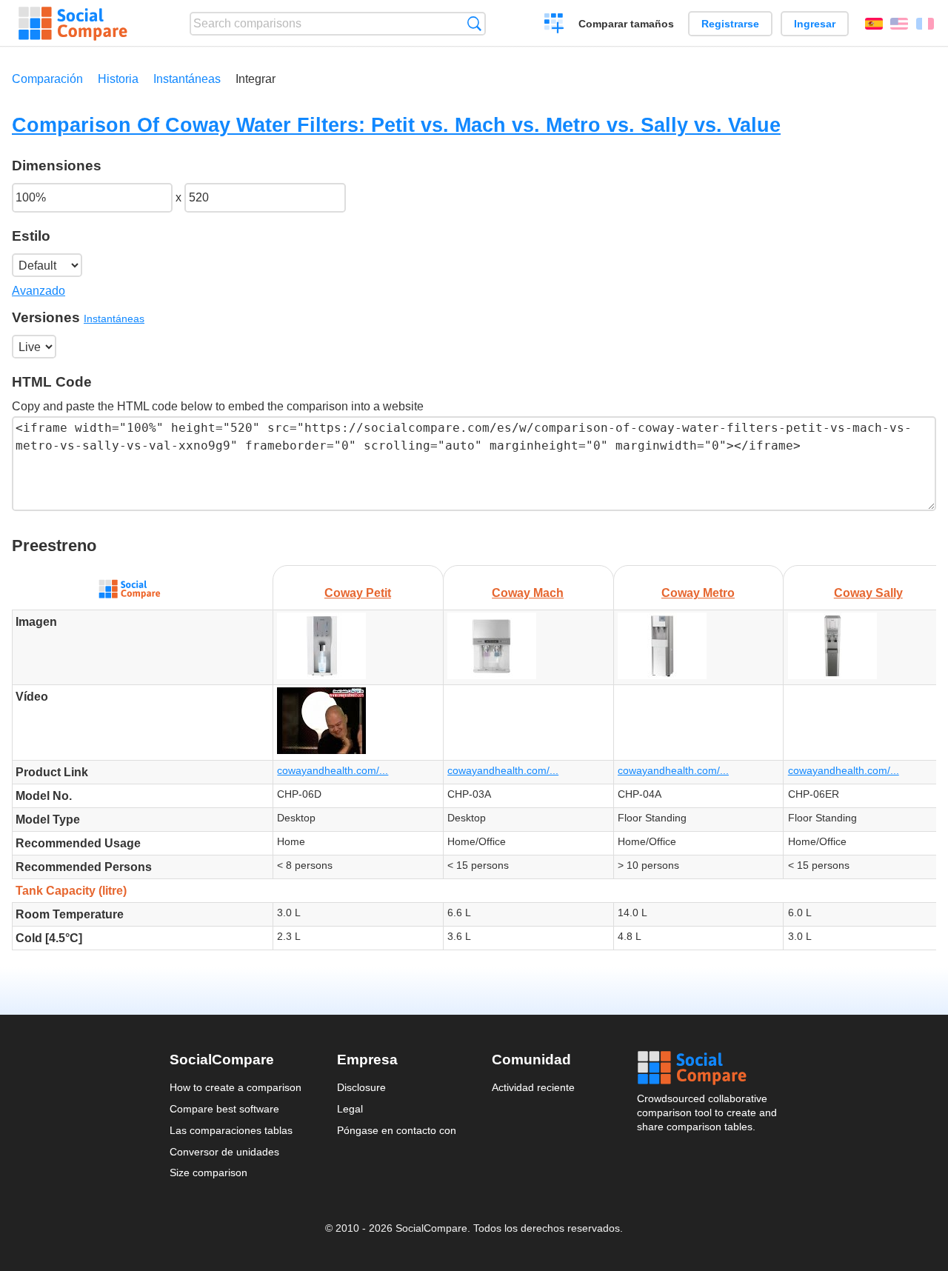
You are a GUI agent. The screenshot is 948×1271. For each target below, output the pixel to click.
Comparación (47, 79)
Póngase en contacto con (396, 1130)
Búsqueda (474, 23)
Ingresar (814, 24)
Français (925, 24)
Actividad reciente (533, 1087)
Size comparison (208, 1172)
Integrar (256, 79)
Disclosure (361, 1087)
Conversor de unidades (224, 1152)
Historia (118, 79)
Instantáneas (187, 79)
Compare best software (224, 1109)
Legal (350, 1109)
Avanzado (38, 290)
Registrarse (730, 24)
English (899, 24)
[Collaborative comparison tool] (73, 23)
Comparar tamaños (626, 24)
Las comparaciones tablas (231, 1130)
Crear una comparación (554, 25)
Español (874, 24)
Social (708, 1068)
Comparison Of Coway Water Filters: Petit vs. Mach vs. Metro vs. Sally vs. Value (396, 124)
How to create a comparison (235, 1087)
